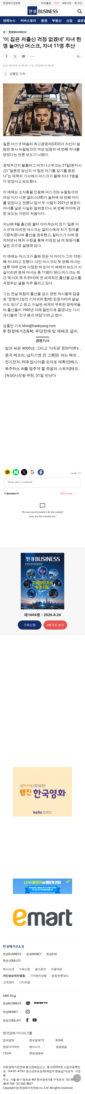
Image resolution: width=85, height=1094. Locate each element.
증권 (44, 20)
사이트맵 (24, 982)
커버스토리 (28, 20)
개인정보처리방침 (14, 975)
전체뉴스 (9, 20)
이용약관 (56, 969)
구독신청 (30, 625)
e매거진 (66, 3)
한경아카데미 (11, 1046)
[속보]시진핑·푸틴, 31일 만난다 (30, 375)
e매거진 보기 (55, 625)
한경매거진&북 (11, 3)
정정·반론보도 (60, 975)
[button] (78, 3)
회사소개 (8, 969)
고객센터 (8, 982)
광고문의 (40, 969)
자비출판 (46, 3)
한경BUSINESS (17, 32)
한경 (12, 954)
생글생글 (61, 1046)
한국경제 (8, 1040)
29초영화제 (36, 1053)
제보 (56, 3)
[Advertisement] (42, 700)
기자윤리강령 (38, 975)
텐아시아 (34, 1046)
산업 (69, 20)
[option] (42, 791)
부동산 (56, 20)
